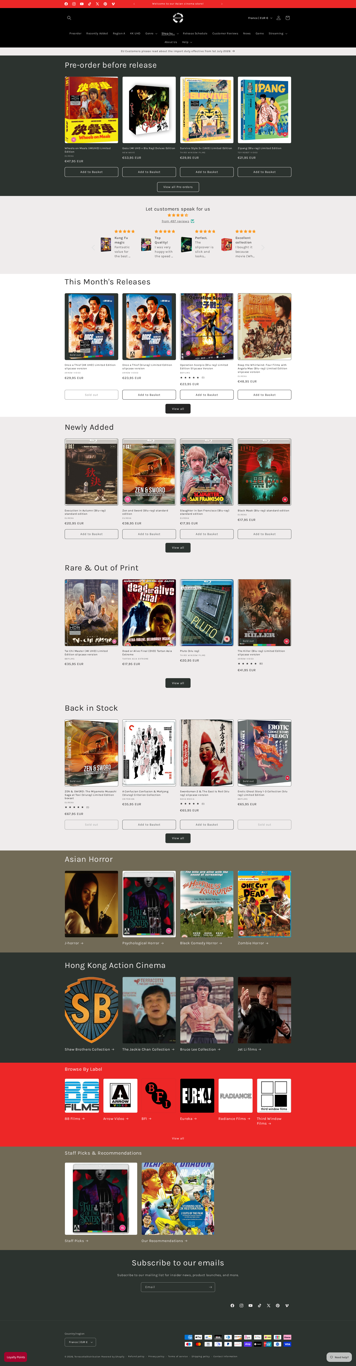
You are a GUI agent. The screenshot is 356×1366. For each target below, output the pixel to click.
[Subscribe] (210, 1287)
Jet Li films (247, 1049)
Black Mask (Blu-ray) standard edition (263, 510)
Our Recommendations (162, 1241)
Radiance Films (232, 1118)
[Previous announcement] (134, 4)
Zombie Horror (251, 943)
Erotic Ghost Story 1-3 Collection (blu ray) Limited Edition (263, 793)
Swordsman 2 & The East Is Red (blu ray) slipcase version (204, 793)
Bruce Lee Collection (198, 1049)
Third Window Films (269, 1121)
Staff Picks (74, 1241)
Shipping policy (201, 1356)
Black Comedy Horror (199, 943)
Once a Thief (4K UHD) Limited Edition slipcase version (90, 367)
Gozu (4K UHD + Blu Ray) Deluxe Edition (148, 148)
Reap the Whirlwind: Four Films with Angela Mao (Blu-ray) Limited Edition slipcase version (262, 369)
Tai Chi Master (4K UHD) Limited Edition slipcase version (86, 653)
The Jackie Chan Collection (146, 1049)
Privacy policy (156, 1356)
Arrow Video (113, 1118)
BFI (144, 1118)
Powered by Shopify (112, 1356)
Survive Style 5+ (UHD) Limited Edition (206, 148)
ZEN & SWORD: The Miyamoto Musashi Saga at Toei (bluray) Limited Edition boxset (91, 795)
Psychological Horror (140, 943)
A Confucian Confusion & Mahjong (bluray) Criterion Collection (145, 793)
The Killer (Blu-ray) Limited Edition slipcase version (261, 653)
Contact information (225, 1356)
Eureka (186, 1118)
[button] (94, 247)
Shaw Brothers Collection (87, 1049)
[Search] (69, 17)
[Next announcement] (221, 4)
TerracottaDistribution (87, 1356)
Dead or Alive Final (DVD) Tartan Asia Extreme (147, 653)
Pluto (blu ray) (189, 651)
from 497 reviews (175, 221)
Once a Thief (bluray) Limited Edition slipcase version (147, 367)
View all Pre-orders (178, 187)
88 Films (72, 1118)
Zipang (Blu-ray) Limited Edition (259, 148)
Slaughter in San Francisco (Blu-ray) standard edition (205, 512)
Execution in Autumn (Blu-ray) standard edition (85, 512)
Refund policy (136, 1356)
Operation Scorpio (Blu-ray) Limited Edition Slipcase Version (204, 367)
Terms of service (178, 1356)
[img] (178, 215)
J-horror (72, 943)
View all (178, 408)
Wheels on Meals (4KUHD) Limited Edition (88, 150)
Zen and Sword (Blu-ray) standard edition (145, 512)
